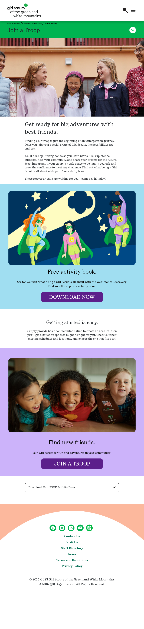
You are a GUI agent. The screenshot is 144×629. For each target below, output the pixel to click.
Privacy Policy (72, 566)
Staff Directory (72, 548)
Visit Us (72, 542)
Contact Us (72, 536)
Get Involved (13, 23)
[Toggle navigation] (133, 10)
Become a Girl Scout (32, 23)
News (72, 554)
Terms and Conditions (72, 560)
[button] (125, 10)
